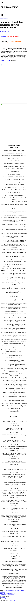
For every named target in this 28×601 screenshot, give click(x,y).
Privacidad (2, 597)
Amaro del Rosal (5, 60)
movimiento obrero (19, 590)
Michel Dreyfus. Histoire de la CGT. (9, 593)
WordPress (12, 600)
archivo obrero (3, 32)
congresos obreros (9, 590)
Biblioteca (3, 36)
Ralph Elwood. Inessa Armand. (7, 594)
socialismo (2, 592)
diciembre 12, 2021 (4, 31)
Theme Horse (8, 599)
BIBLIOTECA (4, 18)
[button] (14, 15)
